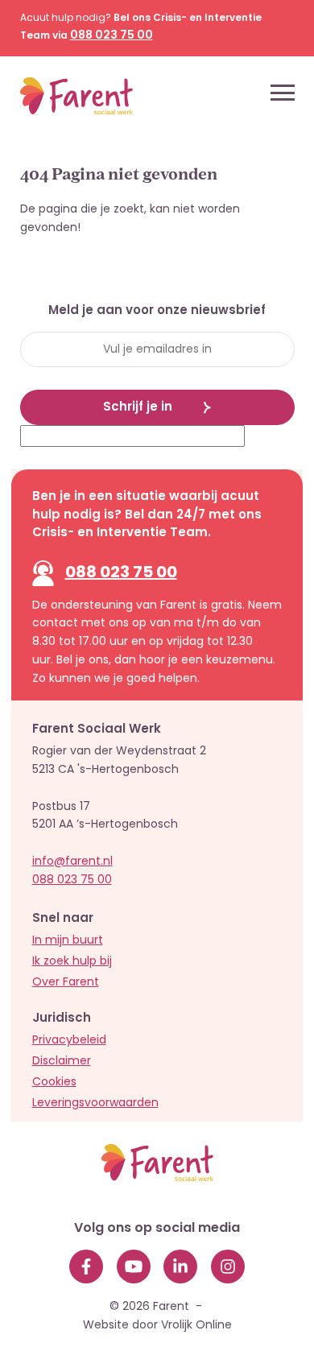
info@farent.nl (72, 862)
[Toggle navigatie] (283, 93)
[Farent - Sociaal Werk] (62, 92)
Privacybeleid (69, 1040)
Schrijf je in (137, 408)
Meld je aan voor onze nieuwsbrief (157, 312)
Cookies (54, 1082)
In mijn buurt (67, 941)
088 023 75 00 (121, 573)
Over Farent (65, 982)
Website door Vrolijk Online (157, 1325)
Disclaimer (61, 1061)
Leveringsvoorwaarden (95, 1103)
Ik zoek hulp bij (72, 961)
